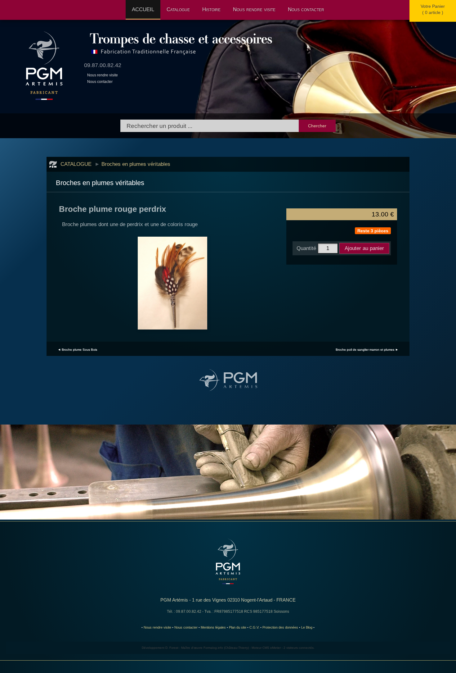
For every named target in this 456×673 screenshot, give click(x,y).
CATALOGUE (76, 164)
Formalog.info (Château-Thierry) (226, 647)
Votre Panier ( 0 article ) (433, 9)
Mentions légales (213, 627)
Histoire (211, 9)
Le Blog (306, 627)
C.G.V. (254, 627)
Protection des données (280, 627)
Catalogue (178, 9)
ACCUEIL (143, 9)
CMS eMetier (271, 647)
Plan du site (237, 627)
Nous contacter (306, 9)
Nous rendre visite (254, 9)
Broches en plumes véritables (135, 164)
